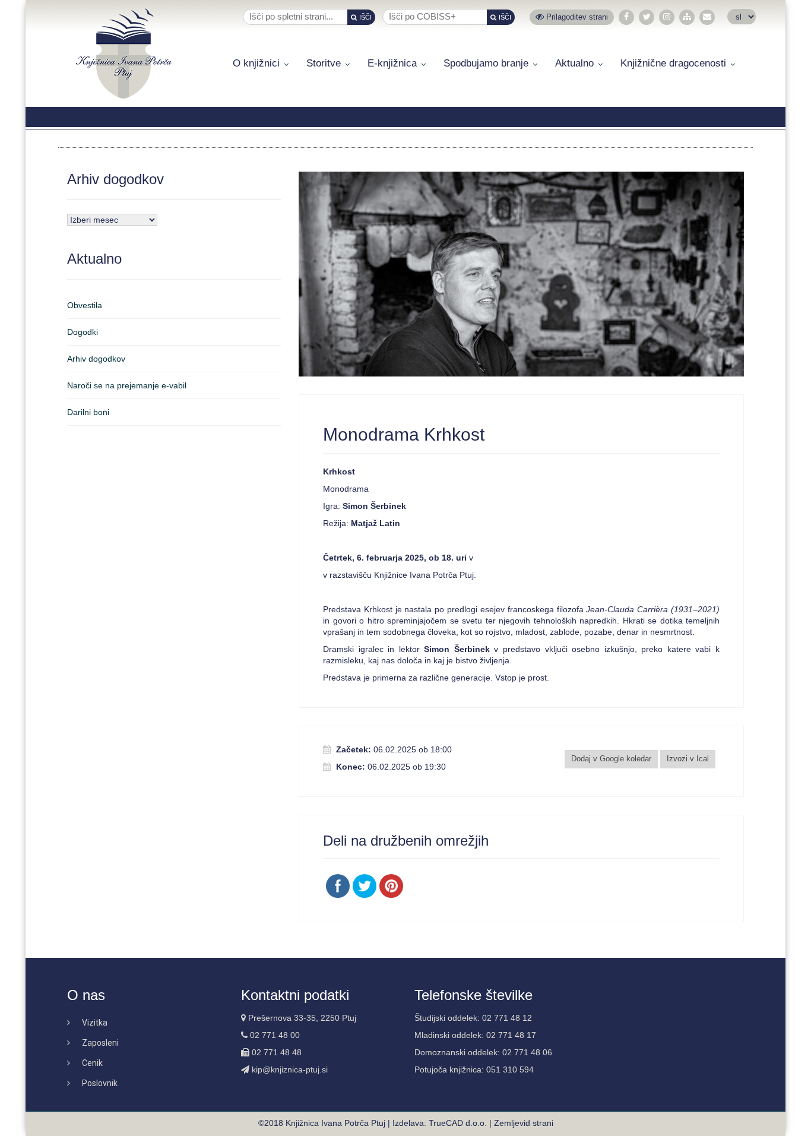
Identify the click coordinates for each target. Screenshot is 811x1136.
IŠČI (365, 17)
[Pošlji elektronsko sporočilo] (707, 16)
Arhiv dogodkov (96, 358)
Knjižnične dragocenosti (673, 63)
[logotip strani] (124, 53)
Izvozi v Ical (688, 758)
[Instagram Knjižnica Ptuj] (666, 16)
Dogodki (82, 332)
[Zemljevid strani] (687, 16)
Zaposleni (100, 1043)
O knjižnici (256, 63)
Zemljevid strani (523, 1123)
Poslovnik (100, 1083)
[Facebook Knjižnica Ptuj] (626, 16)
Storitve (323, 63)
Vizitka (94, 1022)
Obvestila (84, 305)
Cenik (92, 1063)
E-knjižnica (392, 63)
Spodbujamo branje (485, 63)
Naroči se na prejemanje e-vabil (126, 385)
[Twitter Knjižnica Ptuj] (647, 16)
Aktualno (574, 63)
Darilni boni (88, 412)
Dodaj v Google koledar (611, 758)
